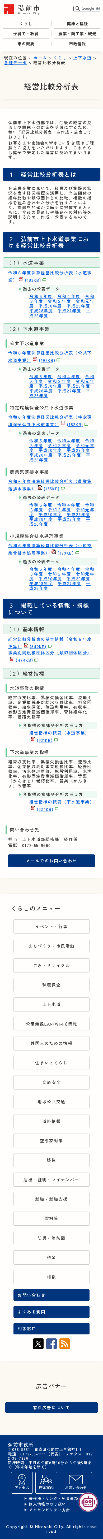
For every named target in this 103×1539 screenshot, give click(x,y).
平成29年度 (78, 306)
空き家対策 (51, 1141)
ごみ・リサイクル (51, 965)
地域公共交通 (51, 1102)
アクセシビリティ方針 (49, 1510)
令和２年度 (59, 301)
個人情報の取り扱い (47, 1504)
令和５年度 (41, 296)
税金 (51, 1257)
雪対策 (52, 1218)
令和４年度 (69, 296)
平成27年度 (69, 311)
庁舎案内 (46, 1487)
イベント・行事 (51, 926)
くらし (60, 58)
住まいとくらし (51, 1063)
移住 (51, 1160)
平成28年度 (41, 311)
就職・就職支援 (51, 1199)
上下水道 (82, 58)
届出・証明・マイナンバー (51, 1180)
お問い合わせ (32, 1295)
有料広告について (51, 1407)
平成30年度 (50, 306)
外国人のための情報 (51, 1043)
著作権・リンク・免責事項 (53, 1498)
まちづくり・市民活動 (51, 946)
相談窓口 (27, 1328)
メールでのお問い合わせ (51, 861)
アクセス (22, 1487)
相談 (51, 1277)
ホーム (40, 58)
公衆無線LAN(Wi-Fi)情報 (51, 1024)
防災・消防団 (51, 1238)
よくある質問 (32, 1312)
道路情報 (51, 1121)
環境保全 (51, 985)
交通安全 (51, 1082)
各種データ (15, 62)
